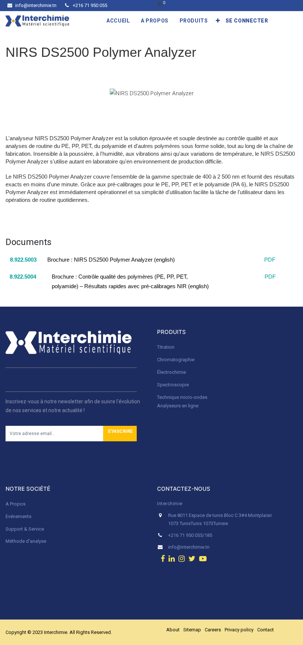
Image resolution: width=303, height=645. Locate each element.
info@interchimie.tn (36, 5)
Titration (165, 347)
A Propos (16, 504)
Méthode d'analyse (26, 541)
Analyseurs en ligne (177, 405)
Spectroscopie (173, 384)
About (173, 629)
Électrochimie (171, 372)
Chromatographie (175, 359)
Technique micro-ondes (182, 397)
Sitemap (192, 629)
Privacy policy (239, 629)
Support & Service (25, 529)
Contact (265, 629)
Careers (213, 629)
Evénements (18, 516)
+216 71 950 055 (89, 5)
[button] (218, 20)
